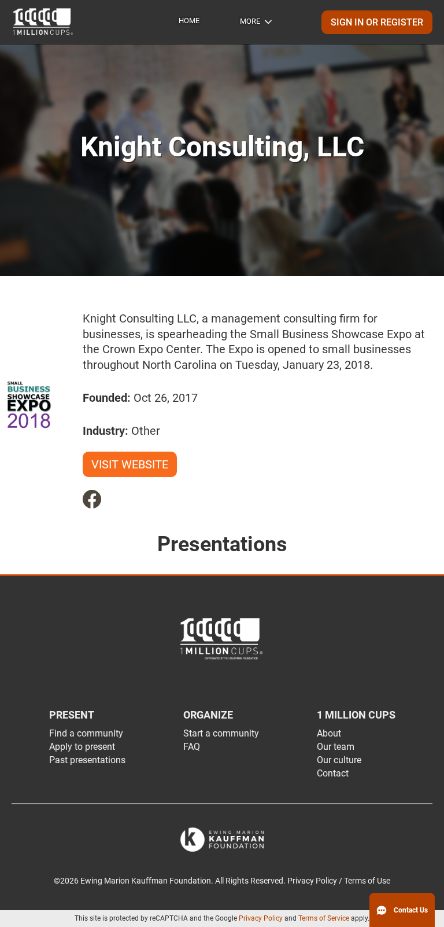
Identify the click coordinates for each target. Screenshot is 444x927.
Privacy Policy (261, 918)
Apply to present (82, 746)
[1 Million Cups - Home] (43, 22)
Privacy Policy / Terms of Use (338, 881)
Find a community (86, 733)
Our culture (339, 759)
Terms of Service (323, 918)
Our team (335, 746)
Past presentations (87, 759)
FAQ (191, 746)
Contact (333, 773)
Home (189, 20)
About (329, 733)
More (250, 21)
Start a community (221, 733)
